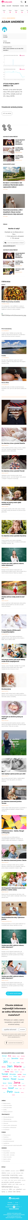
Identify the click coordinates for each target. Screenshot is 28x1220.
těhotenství (7, 1186)
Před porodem (7, 1135)
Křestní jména (6, 1103)
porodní (4, 1184)
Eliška (19, 1069)
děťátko (4, 1173)
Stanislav (10, 1085)
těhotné (16, 1187)
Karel (16, 1088)
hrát (12, 1173)
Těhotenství (15, 5)
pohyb (19, 1180)
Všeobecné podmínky (12, 1204)
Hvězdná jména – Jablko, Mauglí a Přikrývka (13, 832)
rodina (9, 1184)
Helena (13, 1094)
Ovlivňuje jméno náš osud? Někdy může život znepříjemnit (13, 660)
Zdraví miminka (7, 1157)
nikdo (5, 1180)
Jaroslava (23, 1056)
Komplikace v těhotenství (9, 1127)
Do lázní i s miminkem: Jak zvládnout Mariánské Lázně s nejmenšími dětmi (13, 185)
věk (6, 1191)
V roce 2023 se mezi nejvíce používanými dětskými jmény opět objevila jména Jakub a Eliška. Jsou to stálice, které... (13, 638)
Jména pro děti (14, 416)
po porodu (5, 1182)
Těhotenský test (7, 1119)
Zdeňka (22, 1062)
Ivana (20, 1088)
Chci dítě (8, 5)
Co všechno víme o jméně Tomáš (19, 157)
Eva (9, 1056)
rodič (13, 1184)
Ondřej (4, 1069)
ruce (17, 1184)
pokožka (23, 1180)
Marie (18, 1066)
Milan (15, 1076)
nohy (9, 1180)
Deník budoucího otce (7, 921)
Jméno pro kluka (7, 1105)
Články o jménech (7, 1111)
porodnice (18, 1182)
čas (14, 1191)
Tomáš (5, 1074)
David (24, 1074)
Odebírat (22, 1029)
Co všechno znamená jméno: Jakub (14, 860)
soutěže (20, 1184)
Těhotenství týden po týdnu (10, 1121)
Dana (23, 1088)
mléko (21, 1178)
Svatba (4, 355)
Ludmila (23, 1076)
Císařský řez (6, 1143)
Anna (3, 1067)
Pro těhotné (6, 1129)
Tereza (23, 1069)
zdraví (10, 1192)
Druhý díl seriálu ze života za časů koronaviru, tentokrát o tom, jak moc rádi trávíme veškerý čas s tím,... (14, 388)
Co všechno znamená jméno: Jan (14, 741)
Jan (9, 1066)
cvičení (17, 1170)
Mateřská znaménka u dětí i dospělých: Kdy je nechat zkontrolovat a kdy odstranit (13, 212)
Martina (14, 1056)
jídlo (14, 1173)
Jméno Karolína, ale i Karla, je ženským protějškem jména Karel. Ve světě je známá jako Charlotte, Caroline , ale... (14, 542)
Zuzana (18, 1056)
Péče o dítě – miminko (8, 1155)
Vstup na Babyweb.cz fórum (15, 243)
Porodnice (5, 1137)
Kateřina (5, 1076)
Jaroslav (14, 1058)
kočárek (18, 1173)
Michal (4, 1056)
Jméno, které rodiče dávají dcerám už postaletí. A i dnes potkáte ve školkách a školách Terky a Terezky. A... (14, 809)
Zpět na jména (7, 113)
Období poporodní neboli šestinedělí (12, 1145)
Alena (19, 1085)
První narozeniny (7, 328)
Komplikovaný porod (8, 1141)
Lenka (19, 1074)
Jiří (5, 1062)
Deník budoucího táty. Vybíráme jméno (13, 918)
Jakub (4, 1083)
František (21, 1079)
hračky (8, 1173)
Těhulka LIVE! (5, 1189)
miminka (5, 1178)
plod (12, 1180)
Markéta (22, 1092)
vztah (24, 1189)
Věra (8, 1069)
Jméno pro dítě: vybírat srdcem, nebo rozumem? (13, 564)
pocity (15, 1180)
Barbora (15, 1069)
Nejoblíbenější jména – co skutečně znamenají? (20, 142)
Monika (24, 1085)
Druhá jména (6, 689)
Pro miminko (6, 1161)
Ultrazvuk (5, 1123)
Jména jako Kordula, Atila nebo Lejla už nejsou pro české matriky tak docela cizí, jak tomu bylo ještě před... (13, 510)
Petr (10, 1091)
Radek (4, 1058)
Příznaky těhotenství (8, 1117)
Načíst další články (15, 993)
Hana (7, 1072)
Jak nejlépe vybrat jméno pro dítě (13, 774)
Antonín (23, 1083)
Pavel (13, 1079)
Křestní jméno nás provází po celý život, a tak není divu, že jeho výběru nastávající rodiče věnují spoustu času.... (14, 896)
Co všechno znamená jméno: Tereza (12, 802)
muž (2, 1180)
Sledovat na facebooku (15, 1042)
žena (18, 1191)
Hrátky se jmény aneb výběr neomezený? (11, 503)
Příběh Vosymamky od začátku (11, 302)
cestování (12, 1170)
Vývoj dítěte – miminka (9, 1153)
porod (12, 1182)
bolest (3, 1170)
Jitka (19, 1076)
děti (22, 1170)
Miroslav (12, 1074)
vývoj (3, 1192)
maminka (5, 1175)
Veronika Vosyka (5, 303)
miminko (14, 1178)
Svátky (5, 1109)
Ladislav (8, 1058)
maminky (14, 1175)
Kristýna (6, 1085)
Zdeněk (16, 1092)
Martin (6, 1079)
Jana (17, 1082)
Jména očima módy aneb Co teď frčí (13, 598)
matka (20, 1175)
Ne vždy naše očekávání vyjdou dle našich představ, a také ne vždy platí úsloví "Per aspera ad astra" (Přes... (13, 361)
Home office (5, 382)
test (23, 1184)
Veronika (4, 1088)
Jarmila (3, 1085)
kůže (22, 1173)
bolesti (7, 1170)
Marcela (10, 1062)
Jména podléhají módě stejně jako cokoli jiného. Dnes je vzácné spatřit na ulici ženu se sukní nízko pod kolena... (14, 604)
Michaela (21, 1058)
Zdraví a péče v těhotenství (10, 1125)
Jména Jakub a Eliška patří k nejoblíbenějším (11, 631)
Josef (11, 1088)
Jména (3, 5)
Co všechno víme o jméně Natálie (19, 149)
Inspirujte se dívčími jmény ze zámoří (12, 717)
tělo (10, 1189)
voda (14, 1189)
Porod (22, 5)
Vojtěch (4, 1092)
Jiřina (12, 1069)
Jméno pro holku (7, 1107)
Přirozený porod (7, 1139)
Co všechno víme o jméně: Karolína (14, 536)
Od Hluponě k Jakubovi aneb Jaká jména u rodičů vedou (13, 889)
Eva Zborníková (5, 330)
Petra (11, 1071)
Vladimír (16, 1071)
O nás (16, 1202)
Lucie (15, 1085)
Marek (14, 1062)
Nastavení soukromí (14, 1208)
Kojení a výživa (7, 1159)
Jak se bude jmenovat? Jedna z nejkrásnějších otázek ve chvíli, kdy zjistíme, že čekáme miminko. (13, 780)
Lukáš (18, 1062)
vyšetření (19, 1189)
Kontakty (10, 1202)
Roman (10, 1076)
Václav (10, 1083)
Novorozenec (6, 1151)
